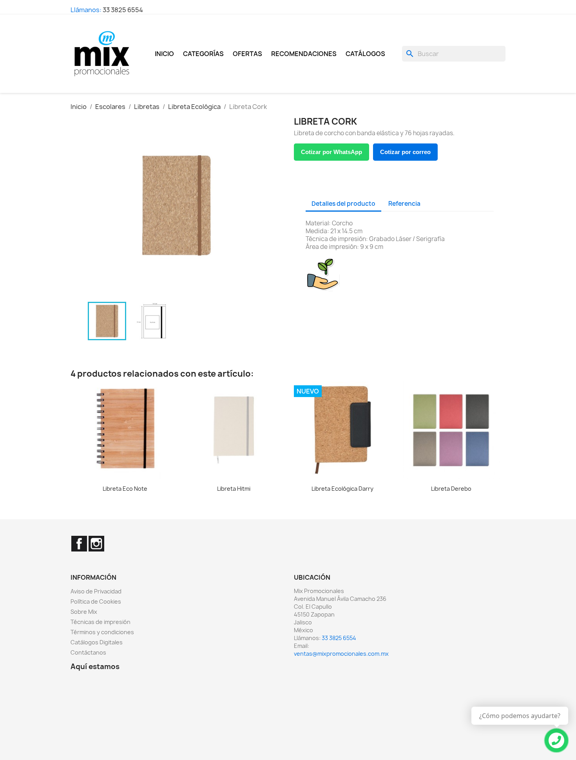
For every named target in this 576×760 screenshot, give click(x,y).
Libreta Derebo (451, 488)
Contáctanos (88, 652)
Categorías (203, 53)
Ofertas (247, 53)
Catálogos (365, 53)
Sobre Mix (84, 611)
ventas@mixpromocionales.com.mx (341, 653)
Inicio (164, 53)
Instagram (96, 543)
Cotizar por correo (405, 152)
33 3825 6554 (123, 9)
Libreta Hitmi (233, 488)
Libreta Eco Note (125, 488)
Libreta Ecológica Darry (342, 488)
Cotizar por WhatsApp (331, 152)
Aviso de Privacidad (96, 591)
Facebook (79, 543)
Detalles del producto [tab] (343, 204)
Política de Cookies (96, 601)
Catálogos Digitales (97, 642)
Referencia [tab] (404, 204)
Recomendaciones (304, 53)
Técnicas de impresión (100, 622)
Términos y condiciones (102, 632)
